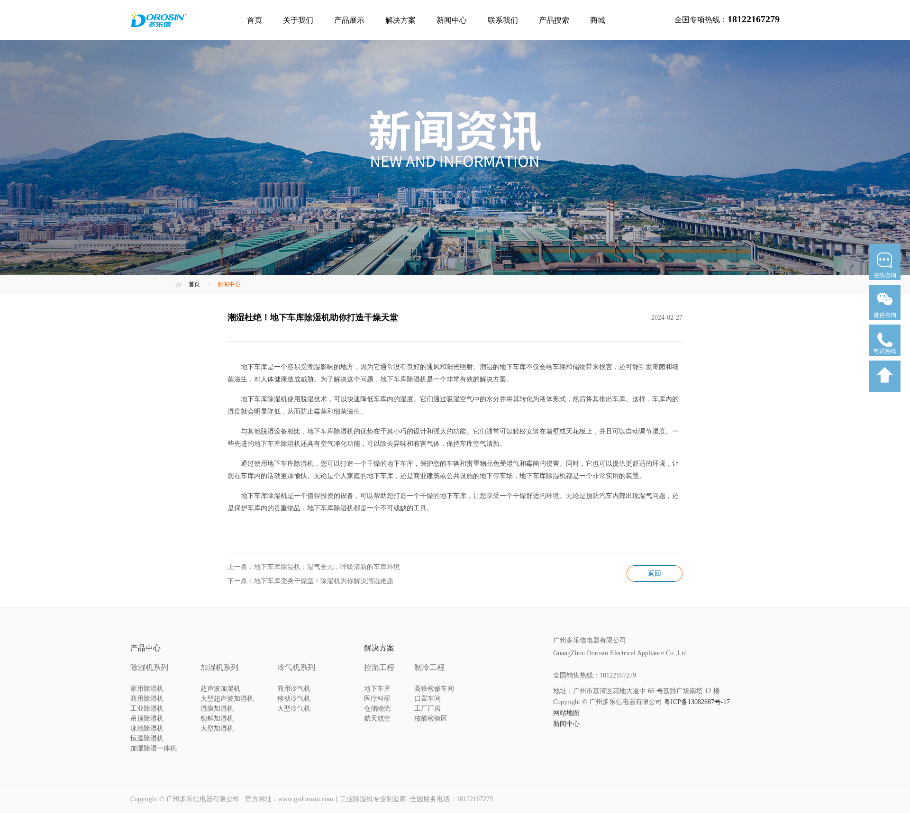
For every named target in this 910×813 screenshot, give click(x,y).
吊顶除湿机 (147, 718)
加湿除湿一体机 (153, 748)
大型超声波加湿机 (227, 698)
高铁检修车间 (434, 688)
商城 (597, 20)
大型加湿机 (217, 728)
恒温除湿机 (147, 738)
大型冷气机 (293, 708)
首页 (254, 20)
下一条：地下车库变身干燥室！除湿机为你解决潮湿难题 (310, 581)
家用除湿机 (147, 688)
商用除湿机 (147, 698)
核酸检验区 (430, 718)
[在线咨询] (885, 283)
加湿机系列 (219, 667)
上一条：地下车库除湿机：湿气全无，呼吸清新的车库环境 (314, 566)
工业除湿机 (147, 708)
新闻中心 (452, 20)
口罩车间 (427, 698)
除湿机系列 (149, 667)
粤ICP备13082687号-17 (697, 701)
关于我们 (298, 20)
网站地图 (566, 712)
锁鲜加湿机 (217, 718)
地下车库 (377, 688)
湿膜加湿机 (217, 708)
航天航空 (377, 718)
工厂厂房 (427, 708)
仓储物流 (377, 708)
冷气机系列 (296, 667)
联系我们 (503, 20)
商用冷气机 (293, 688)
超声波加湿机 (220, 688)
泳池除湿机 (147, 728)
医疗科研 (377, 698)
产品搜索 (554, 20)
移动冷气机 (293, 698)
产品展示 (349, 20)
